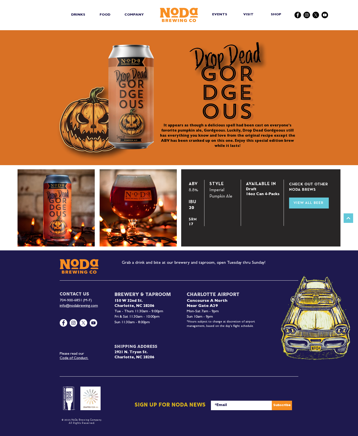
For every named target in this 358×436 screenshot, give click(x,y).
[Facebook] (297, 15)
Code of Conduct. (74, 358)
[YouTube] (324, 15)
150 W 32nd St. (128, 301)
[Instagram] (306, 15)
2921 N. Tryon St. (131, 352)
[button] (78, 15)
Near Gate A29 (202, 306)
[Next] (348, 218)
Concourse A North (207, 301)
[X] (315, 15)
